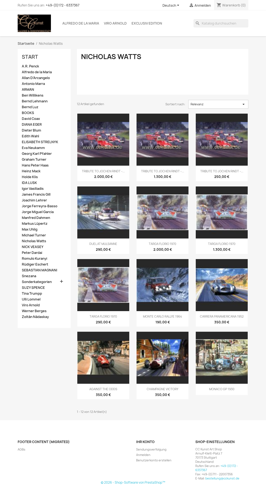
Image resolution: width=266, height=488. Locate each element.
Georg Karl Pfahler (37, 153)
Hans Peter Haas (35, 165)
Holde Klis (30, 177)
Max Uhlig (29, 229)
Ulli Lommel (31, 299)
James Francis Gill (36, 194)
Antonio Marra (33, 84)
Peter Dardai (32, 253)
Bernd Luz (30, 107)
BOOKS (28, 113)
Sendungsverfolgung (151, 449)
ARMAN (28, 89)
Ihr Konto (145, 442)
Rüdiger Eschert (35, 264)
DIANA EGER (32, 124)
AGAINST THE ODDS (103, 389)
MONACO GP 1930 (221, 389)
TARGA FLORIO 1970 (162, 244)
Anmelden (143, 455)
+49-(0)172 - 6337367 (62, 5)
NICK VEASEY (32, 247)
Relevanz (218, 104)
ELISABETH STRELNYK (40, 142)
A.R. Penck (30, 66)
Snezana (29, 276)
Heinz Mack (31, 171)
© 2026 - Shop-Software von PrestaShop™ (133, 482)
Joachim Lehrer (34, 200)
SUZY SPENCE (33, 288)
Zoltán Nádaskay (35, 317)
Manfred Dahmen (36, 218)
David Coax (31, 119)
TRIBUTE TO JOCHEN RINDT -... (103, 171)
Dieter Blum (31, 130)
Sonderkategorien (37, 282)
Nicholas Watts (34, 241)
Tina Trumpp (32, 293)
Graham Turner (34, 159)
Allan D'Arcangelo (36, 78)
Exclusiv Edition (147, 23)
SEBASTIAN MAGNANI (39, 270)
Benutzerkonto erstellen (153, 460)
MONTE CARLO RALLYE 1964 (162, 316)
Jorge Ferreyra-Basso (39, 206)
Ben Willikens (32, 95)
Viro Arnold (115, 23)
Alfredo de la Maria (80, 23)
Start (30, 56)
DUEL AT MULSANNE (103, 244)
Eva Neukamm (33, 148)
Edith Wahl (30, 136)
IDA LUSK (29, 183)
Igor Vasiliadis (33, 188)
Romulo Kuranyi (34, 258)
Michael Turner (34, 235)
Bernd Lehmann (35, 101)
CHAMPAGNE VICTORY (162, 389)
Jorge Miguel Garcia (38, 212)
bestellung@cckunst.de (222, 478)
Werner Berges (34, 311)
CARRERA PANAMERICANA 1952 (222, 316)
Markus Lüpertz (35, 223)
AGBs (21, 449)
